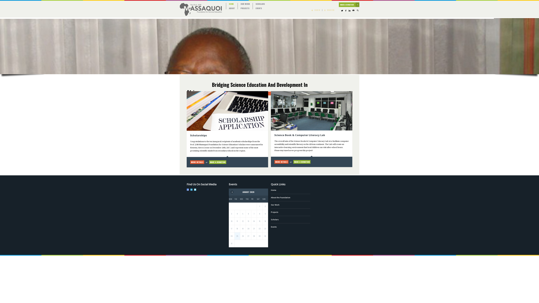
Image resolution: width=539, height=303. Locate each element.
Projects (245, 8)
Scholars (260, 4)
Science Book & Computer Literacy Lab (299, 135)
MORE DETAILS (197, 162)
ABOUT (232, 8)
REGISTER (330, 10)
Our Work (245, 4)
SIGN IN (317, 10)
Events (259, 8)
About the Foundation (280, 197)
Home (231, 4)
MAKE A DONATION (347, 5)
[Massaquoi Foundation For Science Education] (201, 9)
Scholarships (198, 135)
